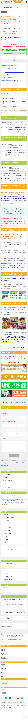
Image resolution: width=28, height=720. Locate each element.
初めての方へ (3, 649)
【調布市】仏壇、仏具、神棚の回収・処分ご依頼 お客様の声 (21, 402)
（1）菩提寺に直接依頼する (11, 68)
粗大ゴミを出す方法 (7, 590)
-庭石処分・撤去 (3, 668)
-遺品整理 (2, 665)
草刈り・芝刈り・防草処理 (8, 517)
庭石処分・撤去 (6, 514)
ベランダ (22, 500)
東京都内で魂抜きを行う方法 (10, 65)
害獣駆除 (4, 542)
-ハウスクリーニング (4, 669)
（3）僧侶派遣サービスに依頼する (13, 77)
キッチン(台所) (16, 499)
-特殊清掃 (2, 671)
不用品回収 (5, 477)
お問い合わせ (3, 657)
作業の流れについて (7, 566)
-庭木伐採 (2, 673)
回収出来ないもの (8, 579)
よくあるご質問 (6, 573)
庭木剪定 (4, 555)
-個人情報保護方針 (4, 683)
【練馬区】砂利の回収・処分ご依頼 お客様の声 (13, 609)
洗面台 (14, 500)
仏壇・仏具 (4, 12)
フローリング (5, 499)
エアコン (11, 499)
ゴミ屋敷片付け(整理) (7, 480)
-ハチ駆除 (2, 672)
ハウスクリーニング (8, 495)
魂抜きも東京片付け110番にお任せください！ (14, 80)
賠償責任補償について (4, 658)
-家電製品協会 (3, 692)
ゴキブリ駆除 (5, 539)
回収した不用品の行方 (7, 576)
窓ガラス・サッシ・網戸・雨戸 (8, 502)
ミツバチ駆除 (7, 530)
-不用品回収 (3, 664)
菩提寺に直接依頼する (8, 98)
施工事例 (2, 653)
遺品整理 (4, 483)
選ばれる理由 (3, 650)
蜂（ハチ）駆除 (6, 520)
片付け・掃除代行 (6, 474)
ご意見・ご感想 (3, 654)
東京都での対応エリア (7, 563)
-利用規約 (2, 682)
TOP (14, 636)
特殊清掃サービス (6, 487)
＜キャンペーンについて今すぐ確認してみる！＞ (14, 347)
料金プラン (5, 570)
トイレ (18, 500)
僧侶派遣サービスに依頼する (10, 106)
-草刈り (2, 676)
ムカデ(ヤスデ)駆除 (7, 533)
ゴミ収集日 (5, 587)
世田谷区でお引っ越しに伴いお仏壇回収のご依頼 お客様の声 (8, 402)
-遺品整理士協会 (3, 693)
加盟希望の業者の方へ (7, 626)
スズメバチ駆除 (7, 527)
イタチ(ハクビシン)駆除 (8, 549)
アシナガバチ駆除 (8, 523)
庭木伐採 (4, 552)
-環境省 (2, 689)
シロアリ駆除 (5, 536)
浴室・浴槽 (9, 500)
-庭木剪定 (2, 675)
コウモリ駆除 (5, 546)
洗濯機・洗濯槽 (19, 502)
